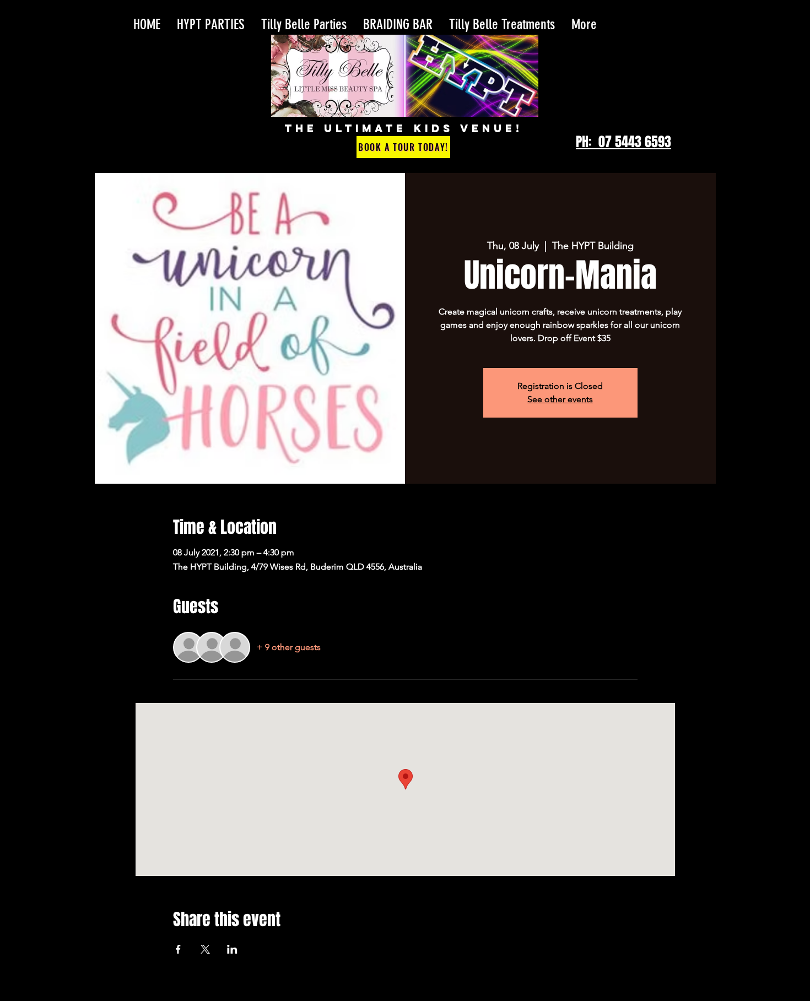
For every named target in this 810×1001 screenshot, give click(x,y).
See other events (560, 399)
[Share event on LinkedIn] (232, 949)
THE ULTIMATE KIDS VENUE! (403, 128)
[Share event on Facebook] (178, 949)
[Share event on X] (205, 949)
